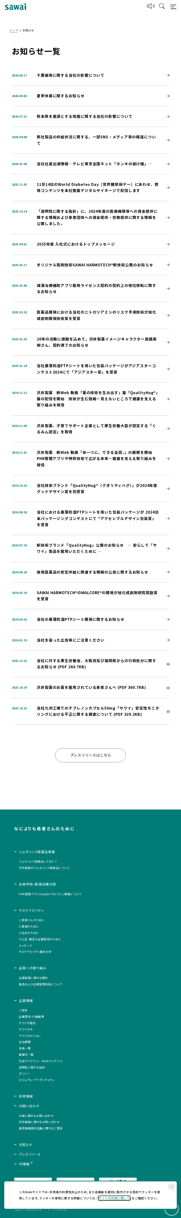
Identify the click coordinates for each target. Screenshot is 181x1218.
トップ (13, 30)
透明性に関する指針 (32, 1067)
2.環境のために (29, 926)
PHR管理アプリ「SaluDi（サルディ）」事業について (50, 894)
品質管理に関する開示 (33, 978)
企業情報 (26, 1000)
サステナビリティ (31, 910)
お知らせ (25, 1144)
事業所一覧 (26, 1054)
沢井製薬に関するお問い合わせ (39, 1122)
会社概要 (25, 1042)
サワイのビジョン (30, 1036)
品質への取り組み (32, 968)
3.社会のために (29, 933)
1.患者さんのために (32, 920)
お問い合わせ (29, 1105)
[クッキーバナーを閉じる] (171, 1186)
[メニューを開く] (173, 6)
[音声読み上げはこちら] (150, 6)
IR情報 (24, 1164)
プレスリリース (30, 1154)
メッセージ (25, 945)
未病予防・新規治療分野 (37, 884)
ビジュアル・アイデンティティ (36, 1080)
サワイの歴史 (27, 1023)
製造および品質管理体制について (40, 984)
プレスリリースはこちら (90, 755)
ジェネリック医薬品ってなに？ (38, 861)
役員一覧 (25, 1048)
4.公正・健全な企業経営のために (40, 939)
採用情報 (26, 1096)
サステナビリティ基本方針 (35, 952)
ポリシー (24, 1073)
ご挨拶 (23, 1010)
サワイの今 (26, 1029)
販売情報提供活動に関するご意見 (41, 1128)
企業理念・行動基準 (31, 1016)
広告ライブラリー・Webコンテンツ (40, 1061)
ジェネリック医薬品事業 (37, 851)
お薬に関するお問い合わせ (36, 1116)
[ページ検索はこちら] (162, 6)
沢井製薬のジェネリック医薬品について (44, 868)
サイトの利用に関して (114, 1198)
